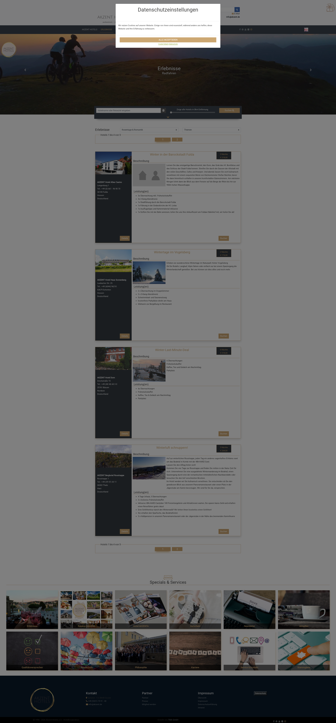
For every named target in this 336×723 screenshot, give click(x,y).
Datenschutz (173, 44)
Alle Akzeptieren (168, 40)
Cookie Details (163, 44)
